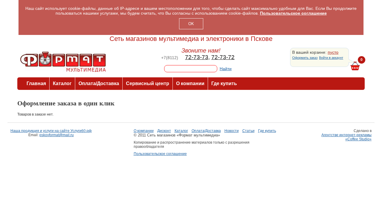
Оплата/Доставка (98, 83)
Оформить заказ (305, 57)
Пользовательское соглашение (160, 154)
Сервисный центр (147, 83)
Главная (36, 83)
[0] (355, 66)
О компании (190, 83)
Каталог (62, 83)
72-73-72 (223, 57)
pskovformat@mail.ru (56, 135)
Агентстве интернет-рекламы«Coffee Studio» (346, 137)
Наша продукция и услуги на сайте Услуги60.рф (51, 131)
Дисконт (164, 131)
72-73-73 (196, 57)
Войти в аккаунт (331, 57)
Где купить (224, 83)
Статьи (248, 131)
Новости (231, 131)
